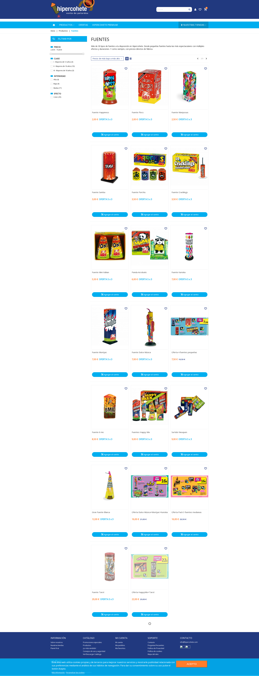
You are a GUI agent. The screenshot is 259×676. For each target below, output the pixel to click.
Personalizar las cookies (75, 672)
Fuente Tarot (98, 592)
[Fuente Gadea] (110, 646)
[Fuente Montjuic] (110, 326)
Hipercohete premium (105, 24)
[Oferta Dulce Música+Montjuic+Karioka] (150, 486)
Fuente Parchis (139, 192)
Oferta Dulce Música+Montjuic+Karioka (150, 512)
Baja (56, 84)
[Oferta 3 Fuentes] (189, 646)
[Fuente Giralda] (150, 646)
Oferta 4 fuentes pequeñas (184, 352)
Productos (65, 24)
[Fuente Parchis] (150, 166)
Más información (58, 672)
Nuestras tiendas (193, 24)
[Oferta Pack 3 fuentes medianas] (189, 486)
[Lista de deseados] (200, 9)
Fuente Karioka (178, 272)
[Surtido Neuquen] (189, 406)
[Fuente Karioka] (189, 246)
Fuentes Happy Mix (141, 432)
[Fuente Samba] (110, 166)
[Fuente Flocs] (150, 86)
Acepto (192, 664)
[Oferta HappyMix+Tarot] (150, 566)
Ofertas (83, 24)
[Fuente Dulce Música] (150, 326)
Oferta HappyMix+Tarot (143, 592)
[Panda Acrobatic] (150, 246)
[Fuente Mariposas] (189, 86)
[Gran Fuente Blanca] (110, 486)
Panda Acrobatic (139, 272)
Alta (56, 79)
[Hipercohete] (72, 9)
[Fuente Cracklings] (189, 166)
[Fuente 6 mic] (110, 406)
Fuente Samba (98, 192)
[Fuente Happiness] (110, 86)
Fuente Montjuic (99, 352)
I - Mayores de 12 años (63, 62)
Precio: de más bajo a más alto (106, 58)
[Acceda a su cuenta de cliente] (195, 9)
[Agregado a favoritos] (126, 68)
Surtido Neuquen (179, 432)
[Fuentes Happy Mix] (150, 406)
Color (57, 97)
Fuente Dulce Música (141, 352)
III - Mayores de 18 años (64, 70)
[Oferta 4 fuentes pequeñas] (189, 326)
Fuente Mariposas (180, 112)
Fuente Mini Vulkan (100, 272)
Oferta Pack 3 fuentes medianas (187, 512)
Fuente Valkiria (178, 592)
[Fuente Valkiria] (189, 566)
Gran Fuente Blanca (101, 512)
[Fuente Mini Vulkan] (110, 246)
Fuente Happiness (100, 112)
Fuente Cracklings (180, 192)
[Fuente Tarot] (110, 566)
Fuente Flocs (138, 112)
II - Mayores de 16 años (64, 66)
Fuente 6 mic (98, 432)
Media (58, 88)
